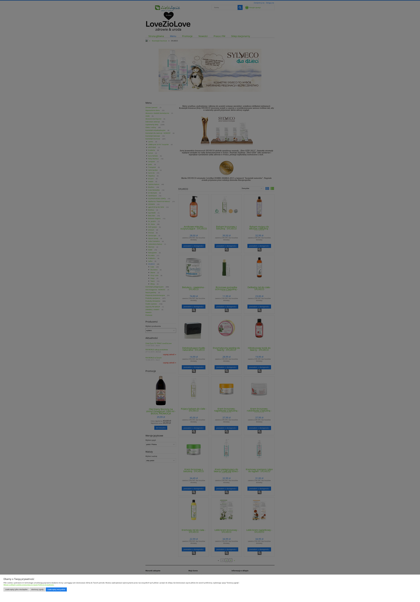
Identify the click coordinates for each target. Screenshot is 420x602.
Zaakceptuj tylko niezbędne (16, 589)
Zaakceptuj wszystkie (56, 589)
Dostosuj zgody (37, 589)
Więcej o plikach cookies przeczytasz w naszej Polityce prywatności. (29, 585)
